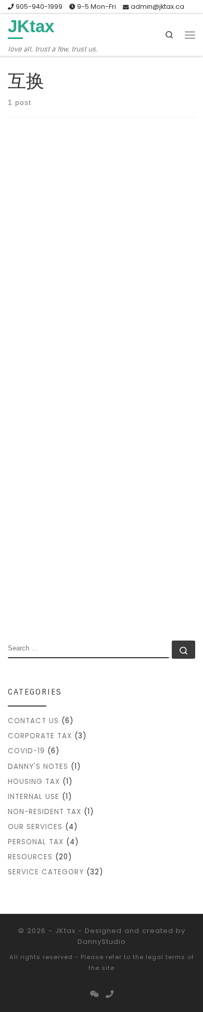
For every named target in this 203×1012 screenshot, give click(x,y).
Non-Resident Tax (44, 812)
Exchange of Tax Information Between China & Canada (92, 393)
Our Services (35, 827)
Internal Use (33, 797)
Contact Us (33, 721)
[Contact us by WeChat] (94, 994)
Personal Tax (36, 842)
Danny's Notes (38, 766)
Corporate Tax (40, 736)
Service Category (46, 872)
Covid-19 (26, 751)
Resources (30, 857)
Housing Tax (34, 782)
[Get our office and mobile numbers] (109, 994)
